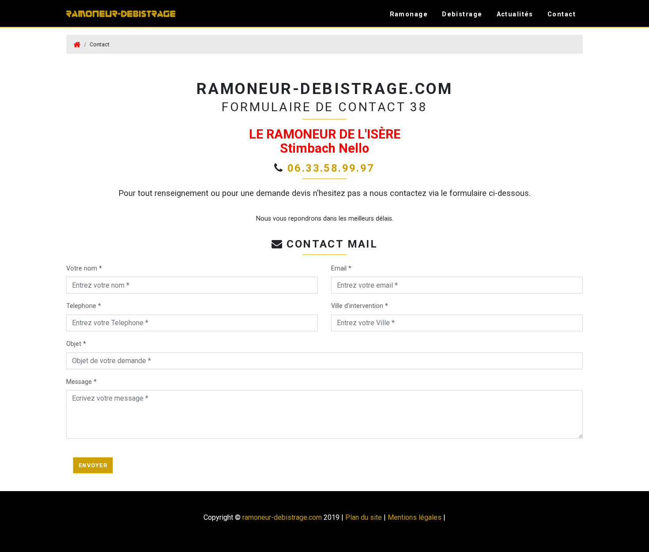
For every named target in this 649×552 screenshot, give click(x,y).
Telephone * (83, 306)
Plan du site (363, 517)
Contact (561, 14)
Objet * (76, 344)
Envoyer (93, 465)
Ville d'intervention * (359, 306)
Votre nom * (84, 268)
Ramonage (409, 14)
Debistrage (462, 14)
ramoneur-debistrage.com (282, 517)
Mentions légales (414, 517)
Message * (81, 382)
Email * (341, 268)
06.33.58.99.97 (331, 168)
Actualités (515, 14)
